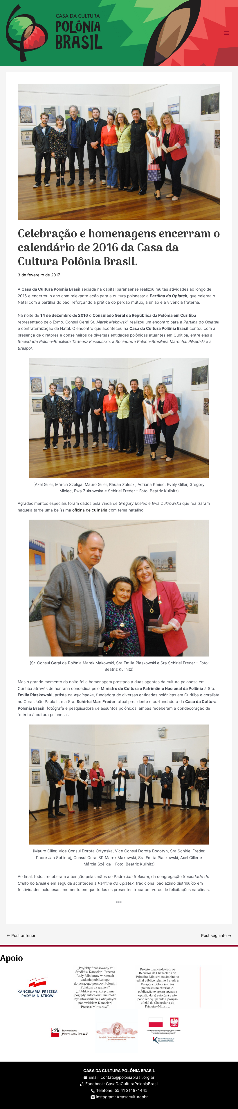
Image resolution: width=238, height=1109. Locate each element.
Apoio (11, 959)
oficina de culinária (89, 510)
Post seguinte (216, 936)
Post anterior (20, 936)
